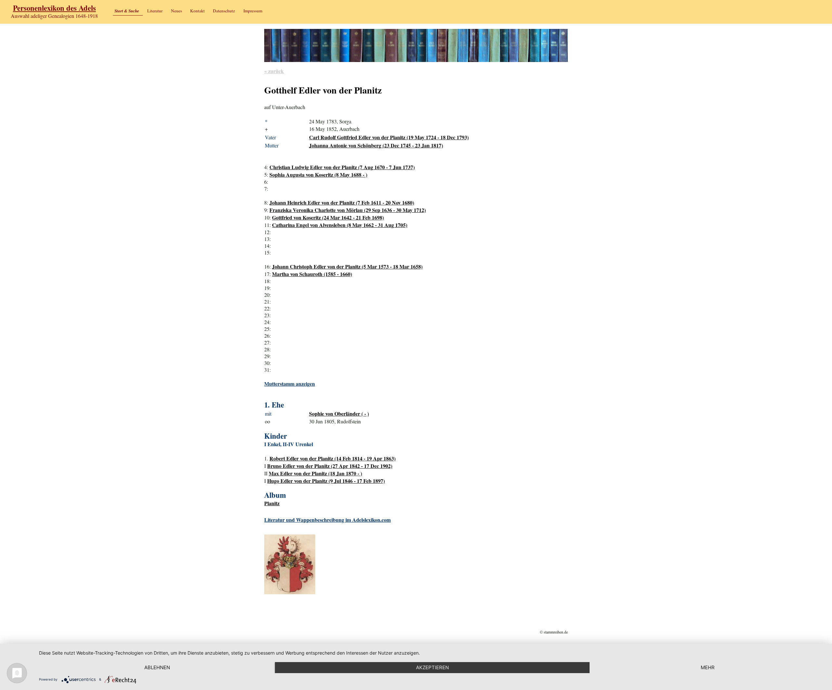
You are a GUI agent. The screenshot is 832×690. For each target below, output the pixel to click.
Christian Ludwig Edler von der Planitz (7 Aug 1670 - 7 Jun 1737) (342, 167)
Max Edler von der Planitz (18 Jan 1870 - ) (315, 473)
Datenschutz (224, 11)
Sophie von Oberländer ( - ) (339, 413)
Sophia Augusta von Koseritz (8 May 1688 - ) (318, 174)
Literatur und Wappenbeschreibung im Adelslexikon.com (327, 519)
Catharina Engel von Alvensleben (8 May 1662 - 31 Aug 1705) (339, 225)
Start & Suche (126, 11)
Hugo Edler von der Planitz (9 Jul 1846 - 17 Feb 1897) (326, 480)
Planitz (272, 503)
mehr (708, 667)
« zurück (274, 71)
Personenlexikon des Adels (54, 8)
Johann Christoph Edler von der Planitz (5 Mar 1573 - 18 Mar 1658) (347, 266)
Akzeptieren (432, 667)
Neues (176, 11)
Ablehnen (157, 667)
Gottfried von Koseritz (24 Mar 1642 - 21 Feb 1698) (328, 217)
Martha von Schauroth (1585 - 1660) (312, 274)
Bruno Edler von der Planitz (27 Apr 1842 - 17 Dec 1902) (329, 466)
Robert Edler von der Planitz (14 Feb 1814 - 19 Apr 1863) (332, 458)
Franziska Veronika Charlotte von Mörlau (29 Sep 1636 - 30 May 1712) (347, 210)
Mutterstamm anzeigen (289, 383)
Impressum (252, 11)
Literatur (154, 11)
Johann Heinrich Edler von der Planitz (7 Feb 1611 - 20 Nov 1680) (341, 202)
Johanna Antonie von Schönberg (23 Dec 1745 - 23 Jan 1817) (376, 145)
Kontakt (197, 11)
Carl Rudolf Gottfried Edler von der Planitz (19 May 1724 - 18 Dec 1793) (389, 137)
